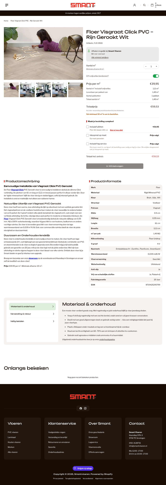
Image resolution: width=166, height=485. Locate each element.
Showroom (93, 437)
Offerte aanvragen (96, 452)
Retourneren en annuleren (59, 442)
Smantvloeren (82, 474)
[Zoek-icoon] (144, 5)
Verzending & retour (20, 314)
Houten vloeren (14, 442)
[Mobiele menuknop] (7, 5)
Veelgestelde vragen (56, 432)
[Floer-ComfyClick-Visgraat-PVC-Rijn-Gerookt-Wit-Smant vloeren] (43, 53)
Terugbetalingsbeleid (73, 478)
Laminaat (12, 437)
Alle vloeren (13, 452)
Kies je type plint (116, 130)
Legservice (93, 442)
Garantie (51, 447)
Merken (11, 447)
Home (6, 21)
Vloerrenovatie (95, 447)
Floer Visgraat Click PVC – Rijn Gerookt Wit (26, 21)
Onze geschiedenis (96, 432)
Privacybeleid (58, 478)
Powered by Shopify (102, 474)
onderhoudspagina (107, 339)
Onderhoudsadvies (56, 452)
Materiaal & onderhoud (23, 306)
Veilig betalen (17, 321)
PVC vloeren (13, 432)
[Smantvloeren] (83, 396)
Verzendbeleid (88, 478)
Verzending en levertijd (57, 437)
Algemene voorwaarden (104, 478)
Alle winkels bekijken (100, 57)
